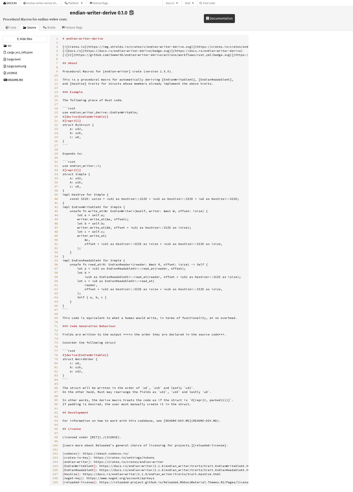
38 (56, 190)
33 (56, 170)
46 (56, 223)
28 (56, 149)
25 (56, 137)
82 (56, 371)
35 (56, 178)
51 (56, 244)
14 (56, 92)
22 (56, 125)
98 (56, 437)
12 (56, 83)
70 (56, 322)
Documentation (221, 18)
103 (55, 457)
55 (56, 260)
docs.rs (170, 3)
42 (56, 207)
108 (55, 478)
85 (56, 384)
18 (56, 108)
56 (56, 264)
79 (56, 359)
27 (56, 145)
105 (55, 466)
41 (56, 203)
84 (56, 379)
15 (56, 96)
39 (56, 194)
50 (56, 240)
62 (56, 289)
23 (56, 129)
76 (56, 346)
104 (55, 462)
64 (56, 297)
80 (56, 363)
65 (56, 301)
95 (56, 425)
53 (56, 252)
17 (56, 104)
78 (56, 355)
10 (56, 75)
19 (56, 112)
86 (56, 388)
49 (56, 236)
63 (56, 293)
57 (56, 268)
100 (55, 445)
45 (56, 219)
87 (56, 392)
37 (56, 186)
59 (56, 277)
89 (56, 400)
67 (56, 310)
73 (56, 334)
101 (55, 449)
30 (56, 157)
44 (56, 215)
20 (56, 116)
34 (56, 174)
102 (55, 453)
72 (56, 330)
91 (56, 408)
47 (56, 227)
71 (56, 326)
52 (56, 248)
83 (56, 375)
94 (56, 420)
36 (56, 182)
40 (56, 199)
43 (56, 211)
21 (56, 121)
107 (55, 474)
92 (56, 412)
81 (56, 367)
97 (56, 433)
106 (55, 470)
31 (56, 162)
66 (56, 305)
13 (56, 88)
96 (56, 429)
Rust (187, 3)
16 (56, 100)
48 (56, 231)
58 (56, 272)
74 (56, 338)
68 (56, 314)
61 (56, 285)
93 (56, 416)
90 (56, 404)
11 (56, 79)
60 (56, 281)
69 (56, 318)
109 (55, 482)
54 (56, 256)
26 (56, 141)
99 (56, 441)
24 (56, 133)
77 (56, 351)
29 (56, 153)
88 (56, 396)
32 (56, 166)
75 (56, 342)
